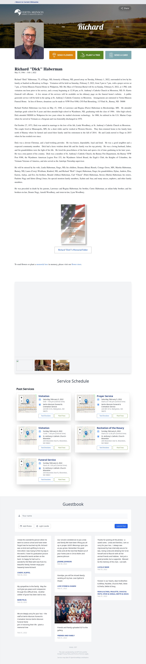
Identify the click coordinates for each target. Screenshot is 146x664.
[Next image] (89, 609)
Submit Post (121, 526)
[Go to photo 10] (77, 621)
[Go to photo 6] (71, 621)
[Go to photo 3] (67, 621)
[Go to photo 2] (66, 621)
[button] (27, 401)
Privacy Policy (66, 654)
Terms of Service (79, 654)
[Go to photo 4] (69, 621)
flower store (76, 264)
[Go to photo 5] (70, 621)
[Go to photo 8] (74, 621)
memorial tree (42, 264)
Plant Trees (61, 416)
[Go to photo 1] (65, 621)
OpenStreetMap (75, 657)
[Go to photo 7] (73, 621)
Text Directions (46, 416)
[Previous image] (57, 609)
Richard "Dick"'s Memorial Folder (73, 250)
